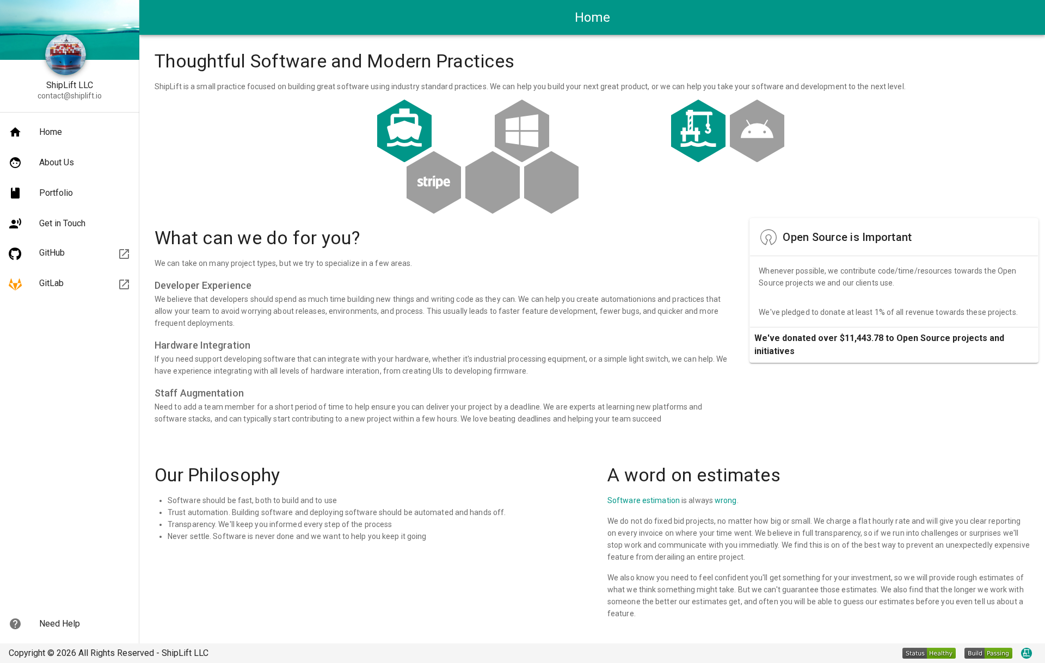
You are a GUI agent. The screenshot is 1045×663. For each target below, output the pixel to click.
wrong (726, 500)
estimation (661, 500)
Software (624, 500)
